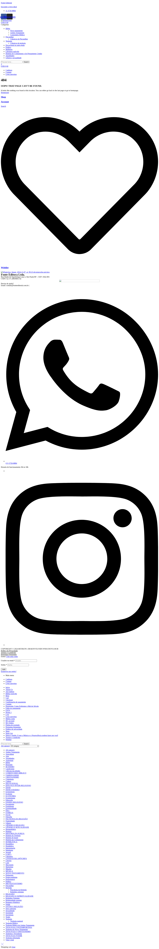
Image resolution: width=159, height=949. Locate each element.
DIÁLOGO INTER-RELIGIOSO (18, 785)
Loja (7, 715)
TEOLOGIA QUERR (14, 936)
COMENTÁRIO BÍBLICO (16, 773)
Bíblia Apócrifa (11, 694)
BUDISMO (10, 767)
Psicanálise (10, 886)
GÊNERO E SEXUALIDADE (17, 827)
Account (5, 101)
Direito (8, 788)
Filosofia (9, 817)
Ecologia (9, 794)
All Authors (10, 692)
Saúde (8, 904)
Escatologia (10, 804)
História (8, 831)
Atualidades (10, 758)
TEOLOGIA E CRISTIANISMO (18, 932)
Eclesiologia (10, 792)
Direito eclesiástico (12, 790)
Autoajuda (9, 760)
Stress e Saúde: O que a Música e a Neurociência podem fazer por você (32, 735)
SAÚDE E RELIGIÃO (14, 907)
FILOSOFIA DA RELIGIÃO (17, 819)
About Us (9, 690)
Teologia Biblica (12, 923)
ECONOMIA (11, 796)
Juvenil (8, 852)
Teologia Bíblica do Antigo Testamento (20, 925)
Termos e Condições (8, 653)
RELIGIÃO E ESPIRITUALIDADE (19, 896)
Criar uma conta (12, 656)
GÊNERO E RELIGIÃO (15, 825)
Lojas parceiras (11, 683)
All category (10, 750)
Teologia (9, 919)
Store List (9, 733)
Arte (7, 756)
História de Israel (12, 838)
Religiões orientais (17, 892)
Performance (10, 879)
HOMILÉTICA (11, 842)
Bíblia (8, 763)
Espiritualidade (11, 808)
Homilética (10, 844)
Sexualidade (10, 911)
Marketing (9, 867)
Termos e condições (13, 737)
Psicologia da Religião (18, 890)
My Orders (10, 723)
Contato (8, 681)
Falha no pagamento (13, 708)
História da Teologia (13, 836)
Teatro (8, 917)
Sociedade (9, 913)
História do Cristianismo (14, 840)
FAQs (8, 710)
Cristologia (10, 779)
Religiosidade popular (14, 900)
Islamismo (9, 850)
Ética (7, 811)
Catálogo (9, 679)
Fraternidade (10, 821)
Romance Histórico (13, 902)
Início (8, 687)
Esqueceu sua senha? (8, 671)
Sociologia (9, 915)
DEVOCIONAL (12, 783)
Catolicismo (10, 769)
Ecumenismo (10, 798)
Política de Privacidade (9, 651)
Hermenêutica (11, 829)
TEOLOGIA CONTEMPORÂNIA (19, 927)
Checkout (9, 700)
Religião (9, 888)
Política (8, 881)
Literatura (9, 856)
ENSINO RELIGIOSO (14, 802)
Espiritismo (10, 806)
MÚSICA (9, 871)
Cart (7, 698)
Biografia (9, 765)
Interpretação (10, 848)
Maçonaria (9, 865)
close (13, 947)
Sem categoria (11, 909)
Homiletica (10, 846)
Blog (7, 696)
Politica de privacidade (14, 729)
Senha (4, 665)
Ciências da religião (13, 771)
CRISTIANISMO (12, 777)
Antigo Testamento (13, 752)
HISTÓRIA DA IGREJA (15, 833)
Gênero (8, 823)
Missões (9, 869)
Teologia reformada (13, 938)
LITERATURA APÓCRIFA (16, 859)
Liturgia (8, 861)
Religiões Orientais (13, 898)
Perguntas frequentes (13, 727)
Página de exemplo (13, 725)
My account (10, 721)
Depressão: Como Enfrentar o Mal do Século (22, 706)
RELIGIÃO (10, 894)
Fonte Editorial (6, 3)
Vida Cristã (10, 940)
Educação (9, 800)
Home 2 (9, 712)
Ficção (8, 815)
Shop (3, 97)
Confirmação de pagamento (16, 702)
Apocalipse (10, 754)
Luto (7, 863)
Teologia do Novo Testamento (17, 929)
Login (3, 669)
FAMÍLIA (9, 813)
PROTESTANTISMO (14, 884)
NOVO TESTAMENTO (15, 873)
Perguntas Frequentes (9, 655)
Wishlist (4, 267)
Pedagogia (9, 875)
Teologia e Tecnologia (14, 934)
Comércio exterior (12, 775)
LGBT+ (9, 854)
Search (26, 62)
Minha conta (10, 719)
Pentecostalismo (11, 877)
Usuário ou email (8, 661)
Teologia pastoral (16, 921)
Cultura (8, 781)
